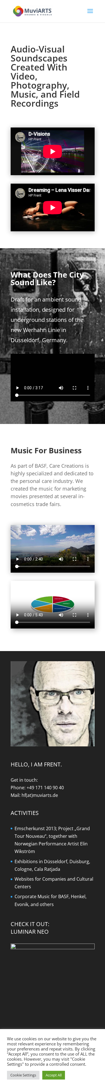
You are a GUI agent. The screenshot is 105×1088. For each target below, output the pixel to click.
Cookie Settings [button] (23, 1075)
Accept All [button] (54, 1075)
